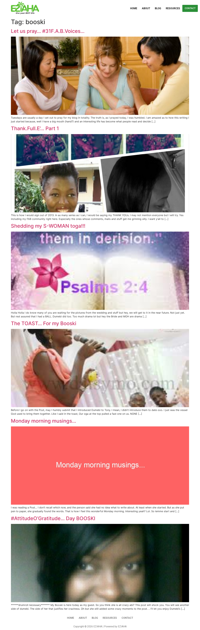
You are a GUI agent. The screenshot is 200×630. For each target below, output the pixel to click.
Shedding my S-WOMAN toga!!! (48, 226)
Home (133, 8)
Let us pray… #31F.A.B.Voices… (48, 31)
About (146, 8)
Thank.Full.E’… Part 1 (35, 128)
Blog (158, 8)
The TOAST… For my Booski (43, 323)
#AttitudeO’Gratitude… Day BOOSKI (53, 518)
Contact (190, 8)
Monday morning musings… (43, 421)
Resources (173, 8)
